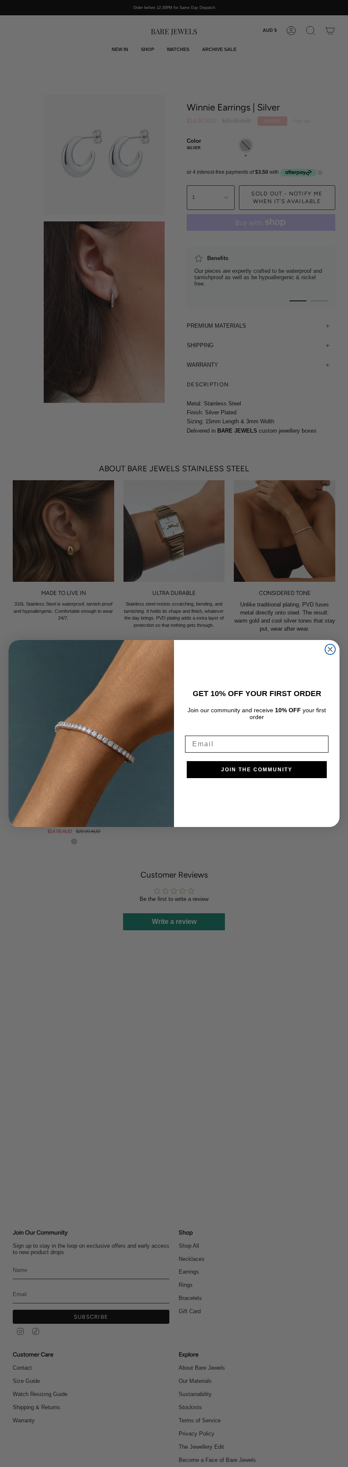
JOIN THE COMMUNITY (256, 770)
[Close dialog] (330, 649)
